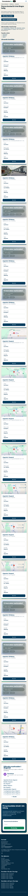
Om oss (3, 858)
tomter (14, 29)
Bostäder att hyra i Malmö (7, 885)
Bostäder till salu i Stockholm (7, 873)
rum (2, 29)
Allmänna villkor (4, 861)
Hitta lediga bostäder (8, 16)
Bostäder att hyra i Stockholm (7, 883)
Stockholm (5, 34)
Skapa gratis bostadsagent (9, 19)
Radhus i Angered (8, 785)
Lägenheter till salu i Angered (10, 780)
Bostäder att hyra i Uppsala (7, 886)
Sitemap (3, 867)
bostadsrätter (7, 27)
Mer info (14, 78)
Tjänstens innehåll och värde (7, 862)
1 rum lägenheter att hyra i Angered (11, 791)
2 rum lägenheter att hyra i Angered (12, 792)
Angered (17, 4)
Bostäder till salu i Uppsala (7, 877)
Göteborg (12, 4)
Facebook (2, 853)
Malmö (4, 37)
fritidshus (12, 27)
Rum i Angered (7, 787)
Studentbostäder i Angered (10, 789)
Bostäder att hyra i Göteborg (7, 884)
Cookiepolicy (4, 865)
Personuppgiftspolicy (6, 864)
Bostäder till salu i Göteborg (7, 874)
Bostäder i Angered (8, 781)
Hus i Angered (7, 783)
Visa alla (15, 796)
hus (15, 27)
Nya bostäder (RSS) (5, 868)
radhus (23, 27)
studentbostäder (7, 29)
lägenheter (19, 27)
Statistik (3, 866)
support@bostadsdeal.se (6, 846)
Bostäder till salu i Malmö (6, 876)
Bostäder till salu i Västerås (7, 878)
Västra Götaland (4, 4)
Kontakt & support (5, 859)
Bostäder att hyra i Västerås (7, 887)
